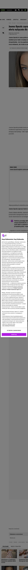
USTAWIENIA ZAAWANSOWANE (14, 330)
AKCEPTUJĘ (14, 334)
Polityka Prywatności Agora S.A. (14, 289)
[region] (14, 285)
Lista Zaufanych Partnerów (8, 325)
